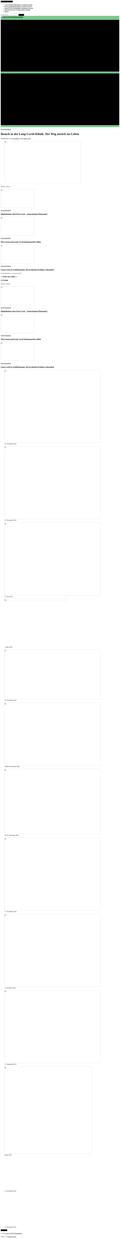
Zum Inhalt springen (7, 1)
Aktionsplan (13, 60)
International (13, 36)
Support (7, 27)
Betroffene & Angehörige (18, 40)
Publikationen (13, 55)
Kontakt (7, 66)
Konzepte (11, 49)
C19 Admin (15, 138)
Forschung (12, 51)
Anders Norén (12, 1236)
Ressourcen (8, 38)
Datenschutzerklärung (12, 68)
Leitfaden (12, 47)
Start (6, 21)
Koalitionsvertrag (15, 57)
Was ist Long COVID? (16, 64)
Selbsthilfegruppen (15, 34)
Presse (10, 62)
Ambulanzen (13, 29)
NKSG (10, 53)
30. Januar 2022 (26, 138)
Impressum (8, 70)
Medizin (11, 45)
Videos (11, 42)
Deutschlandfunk (6, 129)
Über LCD (8, 23)
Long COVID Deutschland (14, 1233)
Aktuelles (8, 25)
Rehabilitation (13, 32)
